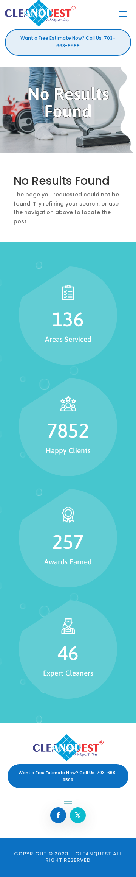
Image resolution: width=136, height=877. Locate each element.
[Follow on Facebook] (58, 815)
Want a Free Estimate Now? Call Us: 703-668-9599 (67, 42)
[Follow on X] (78, 815)
